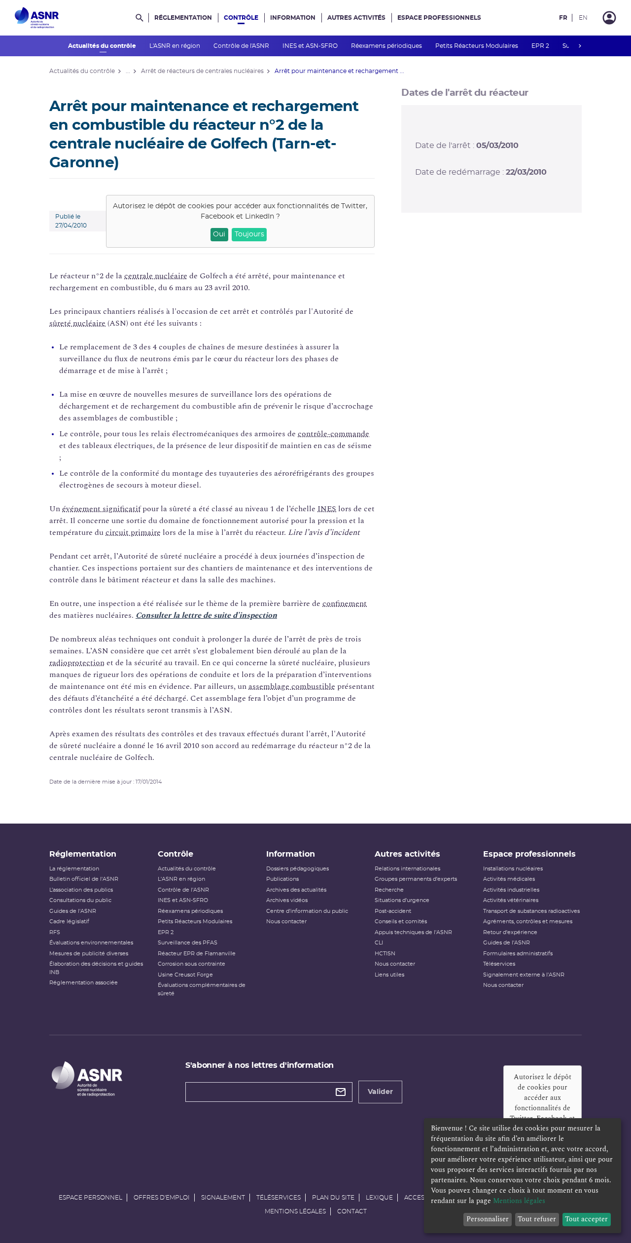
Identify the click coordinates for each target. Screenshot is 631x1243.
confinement (344, 603)
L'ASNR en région (175, 46)
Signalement (223, 1198)
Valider (380, 1092)
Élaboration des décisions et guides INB (96, 968)
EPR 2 (541, 46)
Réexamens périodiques (387, 46)
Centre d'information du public (307, 911)
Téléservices (499, 964)
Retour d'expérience (510, 932)
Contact (352, 1211)
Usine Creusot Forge (185, 975)
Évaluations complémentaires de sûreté (201, 989)
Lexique (379, 1198)
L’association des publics (81, 890)
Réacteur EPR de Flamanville (197, 953)
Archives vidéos (287, 900)
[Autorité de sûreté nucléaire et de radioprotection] (37, 18)
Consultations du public (80, 900)
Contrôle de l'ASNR (242, 46)
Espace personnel (90, 1198)
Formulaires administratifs (518, 953)
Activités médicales (509, 879)
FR (563, 18)
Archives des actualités (296, 890)
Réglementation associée (83, 982)
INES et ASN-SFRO (310, 46)
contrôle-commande (333, 434)
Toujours (249, 234)
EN (583, 18)
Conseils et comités (401, 921)
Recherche (389, 890)
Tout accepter (586, 1219)
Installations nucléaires (513, 868)
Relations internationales (407, 868)
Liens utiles (389, 975)
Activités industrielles (511, 890)
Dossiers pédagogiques (297, 868)
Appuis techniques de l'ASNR (413, 932)
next (580, 46)
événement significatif (101, 509)
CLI (379, 942)
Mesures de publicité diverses (88, 953)
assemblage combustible (291, 686)
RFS (54, 932)
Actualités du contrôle (103, 46)
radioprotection (77, 663)
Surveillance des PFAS (187, 942)
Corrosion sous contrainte (191, 964)
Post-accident (393, 911)
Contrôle (241, 18)
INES (326, 509)
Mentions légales (295, 1211)
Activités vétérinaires (510, 900)
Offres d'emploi (162, 1198)
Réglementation (183, 18)
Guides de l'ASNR (72, 911)
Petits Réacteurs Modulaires (477, 46)
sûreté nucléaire (77, 323)
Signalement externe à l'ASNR (523, 975)
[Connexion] (609, 18)
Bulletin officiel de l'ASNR (83, 879)
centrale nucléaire (155, 276)
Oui (219, 234)
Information (293, 18)
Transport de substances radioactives (531, 911)
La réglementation (74, 868)
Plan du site (333, 1198)
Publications (282, 879)
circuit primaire (133, 532)
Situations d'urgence (402, 900)
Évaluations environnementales (91, 942)
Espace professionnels (439, 18)
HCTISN (385, 953)
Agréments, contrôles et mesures (527, 921)
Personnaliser (487, 1219)
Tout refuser (537, 1219)
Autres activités (356, 18)
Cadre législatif (69, 921)
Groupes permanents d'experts (416, 879)
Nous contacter (286, 921)
